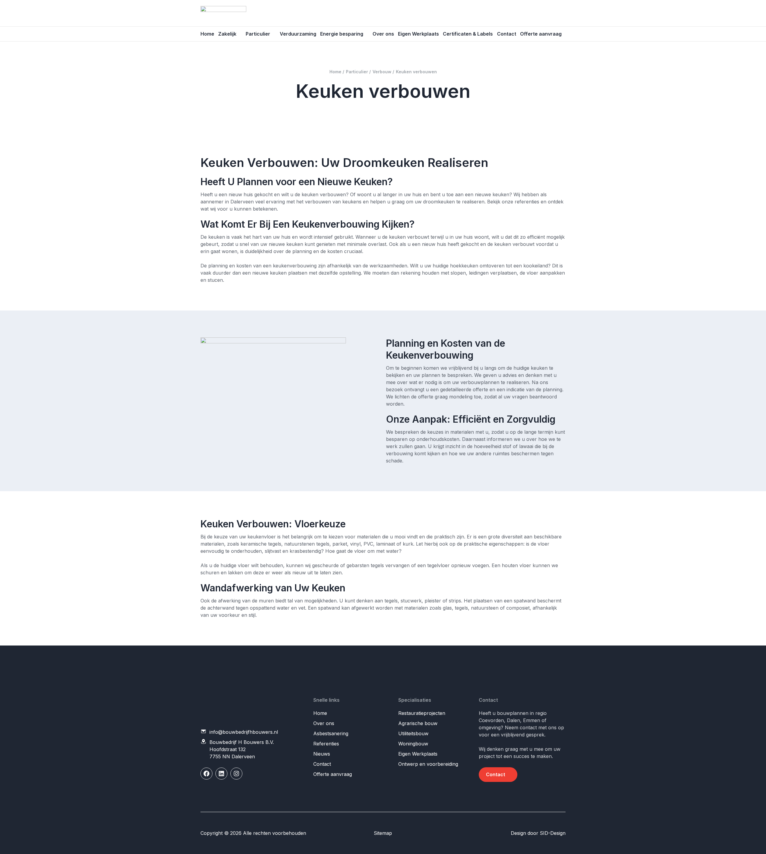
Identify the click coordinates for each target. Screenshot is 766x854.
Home (207, 34)
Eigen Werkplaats (418, 34)
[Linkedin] (221, 774)
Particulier (258, 34)
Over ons (383, 34)
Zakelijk (227, 34)
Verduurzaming (298, 34)
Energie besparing (341, 34)
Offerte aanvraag (541, 34)
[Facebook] (206, 774)
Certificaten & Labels (468, 34)
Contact (506, 34)
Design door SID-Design (538, 833)
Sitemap (383, 833)
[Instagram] (236, 774)
